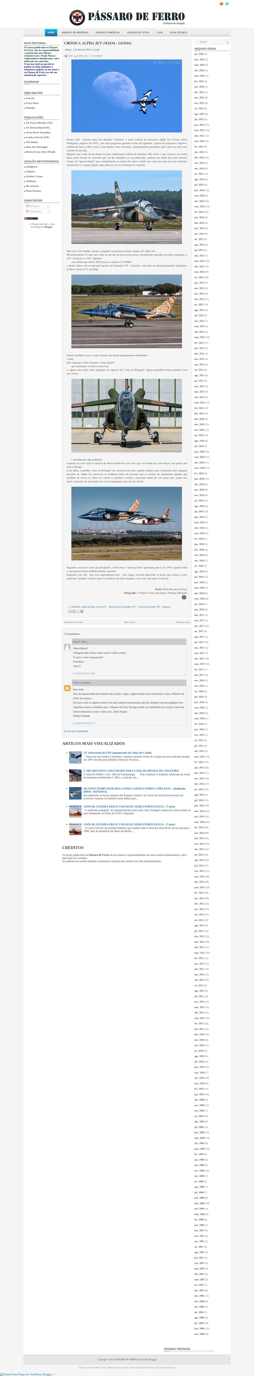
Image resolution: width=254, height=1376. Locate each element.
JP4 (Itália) (32, 142)
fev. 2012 (199, 958)
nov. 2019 (199, 489)
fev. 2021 (199, 408)
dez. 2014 (199, 773)
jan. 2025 (199, 152)
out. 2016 (199, 686)
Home (51, 32)
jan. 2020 (199, 479)
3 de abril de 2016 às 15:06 (84, 673)
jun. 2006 (199, 1328)
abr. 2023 (199, 266)
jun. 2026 (199, 59)
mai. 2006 (199, 1334)
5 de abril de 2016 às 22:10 (84, 723)
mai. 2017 (199, 653)
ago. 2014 (199, 794)
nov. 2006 (199, 1301)
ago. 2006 (199, 1317)
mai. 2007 (199, 1268)
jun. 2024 (199, 190)
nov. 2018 (199, 555)
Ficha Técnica (178, 32)
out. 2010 (199, 1045)
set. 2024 (198, 174)
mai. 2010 (199, 1072)
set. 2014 (198, 789)
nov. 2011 (199, 974)
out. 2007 (199, 1241)
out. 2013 (199, 849)
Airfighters (31, 166)
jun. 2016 (199, 702)
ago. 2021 (199, 375)
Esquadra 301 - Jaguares (159, 606)
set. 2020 (198, 435)
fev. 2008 (199, 1219)
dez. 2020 (199, 419)
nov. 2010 (199, 1040)
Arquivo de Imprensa (75, 32)
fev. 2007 (199, 1285)
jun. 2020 (199, 451)
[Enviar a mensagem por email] (70, 611)
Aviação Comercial (108, 32)
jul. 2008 (199, 1192)
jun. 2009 (199, 1132)
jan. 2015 (199, 767)
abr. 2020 (199, 462)
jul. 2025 (199, 119)
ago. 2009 (199, 1121)
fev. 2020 (199, 473)
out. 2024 (199, 168)
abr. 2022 (199, 332)
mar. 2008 (199, 1214)
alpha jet (86, 606)
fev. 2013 (199, 893)
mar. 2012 (199, 953)
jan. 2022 (199, 348)
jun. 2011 (199, 1001)
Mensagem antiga (183, 622)
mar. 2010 (199, 1083)
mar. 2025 (199, 141)
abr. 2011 (199, 1012)
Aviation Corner (34, 176)
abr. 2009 (199, 1143)
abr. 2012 (199, 947)
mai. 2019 (199, 522)
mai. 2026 (199, 65)
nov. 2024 (199, 163)
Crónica (118, 606)
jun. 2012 (199, 936)
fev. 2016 (199, 724)
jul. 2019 (199, 511)
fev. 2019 (199, 539)
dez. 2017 (199, 615)
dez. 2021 (199, 353)
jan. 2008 (199, 1225)
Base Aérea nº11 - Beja (102, 606)
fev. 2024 (199, 212)
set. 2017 (198, 631)
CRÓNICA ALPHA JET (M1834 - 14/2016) (98, 43)
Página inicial (129, 622)
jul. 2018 (199, 577)
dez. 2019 (199, 484)
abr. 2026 (199, 70)
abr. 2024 (199, 201)
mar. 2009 (199, 1149)
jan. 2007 (199, 1290)
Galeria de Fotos (138, 32)
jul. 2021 (199, 381)
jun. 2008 (199, 1198)
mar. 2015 (199, 756)
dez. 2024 (199, 157)
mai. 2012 (199, 942)
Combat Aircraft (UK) (37, 137)
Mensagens (34, 206)
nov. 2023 (199, 228)
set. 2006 (198, 1312)
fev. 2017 (199, 669)
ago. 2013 (199, 860)
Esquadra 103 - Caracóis (134, 606)
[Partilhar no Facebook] (82, 611)
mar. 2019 (199, 533)
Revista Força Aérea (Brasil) (40, 152)
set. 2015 (198, 740)
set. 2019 (198, 500)
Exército (30, 98)
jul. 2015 (199, 746)
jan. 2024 (199, 217)
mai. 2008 (199, 1203)
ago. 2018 (199, 571)
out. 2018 (199, 560)
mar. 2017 (199, 664)
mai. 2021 (199, 391)
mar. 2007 (199, 1279)
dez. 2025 (199, 92)
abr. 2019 (199, 528)
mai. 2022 (199, 326)
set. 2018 (198, 566)
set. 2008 (198, 1181)
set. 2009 (198, 1116)
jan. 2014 (199, 833)
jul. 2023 (199, 250)
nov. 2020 (199, 424)
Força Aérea (32, 103)
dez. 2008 (199, 1165)
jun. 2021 (199, 386)
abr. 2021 (199, 397)
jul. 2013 (199, 865)
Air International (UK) (38, 127)
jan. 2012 (199, 963)
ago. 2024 (199, 179)
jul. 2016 (199, 696)
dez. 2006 (199, 1296)
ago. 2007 (199, 1252)
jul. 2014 (199, 800)
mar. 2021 (199, 402)
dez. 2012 (199, 903)
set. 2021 (198, 370)
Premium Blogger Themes (140, 1367)
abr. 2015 (199, 751)
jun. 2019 (199, 517)
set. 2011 (198, 985)
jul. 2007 (199, 1258)
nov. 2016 (199, 680)
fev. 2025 (199, 146)
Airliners (30, 171)
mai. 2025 (199, 130)
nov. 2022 (199, 293)
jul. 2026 (199, 54)
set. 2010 (198, 1051)
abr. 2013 (199, 882)
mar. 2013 (199, 887)
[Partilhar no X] (78, 611)
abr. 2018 (199, 593)
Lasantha (124, 1367)
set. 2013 (198, 854)
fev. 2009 (199, 1154)
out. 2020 (199, 430)
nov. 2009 (199, 1105)
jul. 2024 (199, 184)
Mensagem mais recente (73, 622)
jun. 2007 (199, 1263)
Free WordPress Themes (97, 1367)
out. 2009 (199, 1110)
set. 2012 (198, 920)
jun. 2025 (199, 125)
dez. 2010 (199, 1034)
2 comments (97, 56)
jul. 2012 (199, 931)
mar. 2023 (199, 272)
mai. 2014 (199, 811)
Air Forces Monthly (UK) (39, 123)
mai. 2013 (199, 876)
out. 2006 (199, 1306)
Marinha (30, 108)
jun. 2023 (199, 255)
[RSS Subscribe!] (221, 4)
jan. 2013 (199, 898)
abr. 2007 (199, 1274)
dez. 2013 (199, 838)
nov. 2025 (199, 97)
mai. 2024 (199, 195)
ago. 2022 (199, 310)
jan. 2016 (199, 729)
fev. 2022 (199, 342)
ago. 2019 (199, 506)
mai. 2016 (199, 707)
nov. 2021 (199, 359)
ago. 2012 (199, 925)
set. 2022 (198, 304)
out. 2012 (199, 914)
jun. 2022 (199, 321)
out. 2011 (199, 980)
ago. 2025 (199, 114)
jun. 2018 (199, 582)
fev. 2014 (199, 827)
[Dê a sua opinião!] (74, 611)
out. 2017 (199, 626)
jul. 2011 (198, 996)
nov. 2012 (199, 909)
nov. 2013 (199, 844)
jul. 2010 (199, 1061)
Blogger (49, 227)
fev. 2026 (199, 81)
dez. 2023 (199, 223)
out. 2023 (199, 234)
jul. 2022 (199, 315)
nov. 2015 (199, 735)
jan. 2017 (199, 675)
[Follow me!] (227, 4)
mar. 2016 (199, 718)
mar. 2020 (199, 468)
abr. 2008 (199, 1208)
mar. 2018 (199, 598)
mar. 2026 (199, 76)
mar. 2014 (199, 822)
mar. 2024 (199, 206)
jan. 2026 (199, 86)
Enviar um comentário (76, 731)
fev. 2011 (198, 1023)
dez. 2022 (199, 288)
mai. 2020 (199, 457)
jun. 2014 (199, 805)
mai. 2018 (199, 588)
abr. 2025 (199, 136)
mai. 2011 (199, 1007)
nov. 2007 (199, 1236)
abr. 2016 (199, 713)
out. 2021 (199, 364)
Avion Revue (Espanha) (38, 132)
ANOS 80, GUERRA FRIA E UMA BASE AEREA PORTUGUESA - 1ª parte (129, 824)
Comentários (34, 211)
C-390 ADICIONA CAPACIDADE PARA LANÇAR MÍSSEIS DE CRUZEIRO (131, 770)
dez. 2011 (199, 969)
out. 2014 (199, 784)
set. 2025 (198, 108)
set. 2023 (198, 239)
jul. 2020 (199, 446)
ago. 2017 (199, 637)
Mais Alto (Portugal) (37, 147)
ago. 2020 (199, 441)
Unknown (78, 682)
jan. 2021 (199, 413)
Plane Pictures (33, 191)
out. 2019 (199, 495)
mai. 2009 (199, 1138)
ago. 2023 (199, 244)
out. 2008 (199, 1176)
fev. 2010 (199, 1089)
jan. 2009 (199, 1159)
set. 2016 (198, 691)
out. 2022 (199, 299)
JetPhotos (31, 181)
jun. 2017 (199, 648)
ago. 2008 (199, 1187)
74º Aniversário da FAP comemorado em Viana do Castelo (117, 752)
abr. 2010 (199, 1078)
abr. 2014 (199, 816)
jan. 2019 (199, 544)
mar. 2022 (199, 337)
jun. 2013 (199, 871)
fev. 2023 (199, 277)
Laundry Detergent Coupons (163, 1367)
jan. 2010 (199, 1094)
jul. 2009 (199, 1127)
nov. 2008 (199, 1170)
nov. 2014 (199, 778)
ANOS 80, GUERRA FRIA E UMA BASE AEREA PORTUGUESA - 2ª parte (129, 806)
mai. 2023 (199, 261)
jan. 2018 (199, 609)
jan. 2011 (199, 1029)
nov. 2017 (199, 620)
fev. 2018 (199, 604)
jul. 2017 (199, 642)
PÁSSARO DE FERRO (125, 1359)
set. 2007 (198, 1247)
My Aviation (32, 186)
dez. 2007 (199, 1230)
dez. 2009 (199, 1099)
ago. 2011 (199, 991)
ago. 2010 (199, 1056)
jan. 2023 (199, 282)
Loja (160, 32)
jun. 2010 (199, 1067)
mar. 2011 (199, 1018)
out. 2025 (199, 103)
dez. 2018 (199, 549)
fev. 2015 (199, 762)
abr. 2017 (199, 658)
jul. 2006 (199, 1323)
